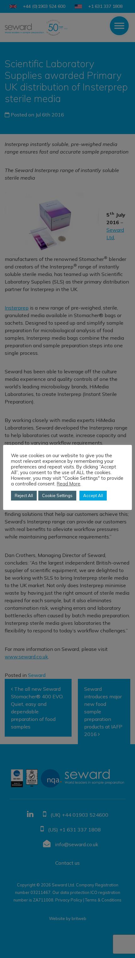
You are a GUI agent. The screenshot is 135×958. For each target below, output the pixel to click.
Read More (68, 484)
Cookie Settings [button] (57, 495)
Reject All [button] (24, 495)
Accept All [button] (93, 495)
